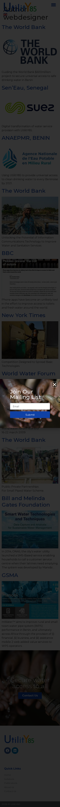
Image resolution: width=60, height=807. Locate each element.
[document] (30, 403)
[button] (54, 384)
